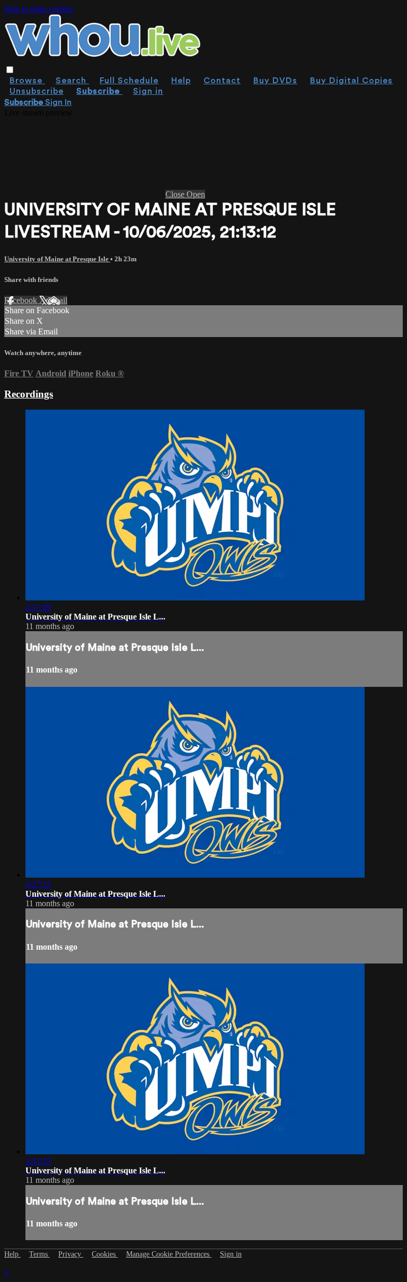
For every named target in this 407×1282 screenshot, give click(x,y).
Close (176, 194)
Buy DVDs (275, 80)
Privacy (70, 1254)
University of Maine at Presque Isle (57, 259)
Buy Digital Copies (351, 80)
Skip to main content (38, 8)
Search (72, 80)
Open (196, 194)
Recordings (28, 394)
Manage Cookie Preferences (168, 1254)
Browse (27, 80)
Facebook (21, 300)
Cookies (105, 1254)
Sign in (148, 91)
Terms (39, 1254)
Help (181, 80)
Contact (222, 80)
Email (57, 300)
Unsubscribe (37, 91)
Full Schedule (129, 80)
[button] (9, 69)
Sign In (58, 102)
